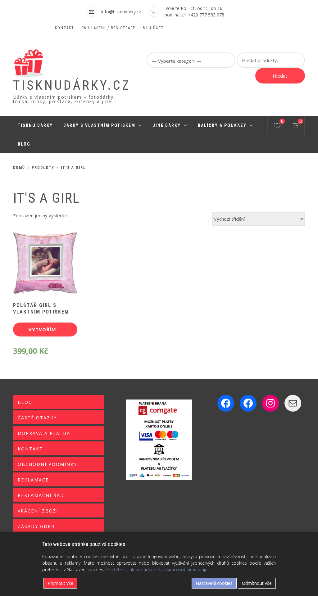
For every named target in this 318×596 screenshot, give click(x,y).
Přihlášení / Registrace (108, 28)
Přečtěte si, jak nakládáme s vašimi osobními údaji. (156, 569)
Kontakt (64, 28)
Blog (24, 144)
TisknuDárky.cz (72, 85)
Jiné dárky (166, 125)
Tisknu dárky (35, 125)
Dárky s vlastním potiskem (99, 125)
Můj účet (153, 28)
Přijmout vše (60, 583)
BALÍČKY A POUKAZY (222, 125)
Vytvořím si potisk (42, 331)
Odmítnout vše (257, 583)
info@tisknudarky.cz (121, 12)
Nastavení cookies (214, 583)
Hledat (280, 76)
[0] (277, 126)
